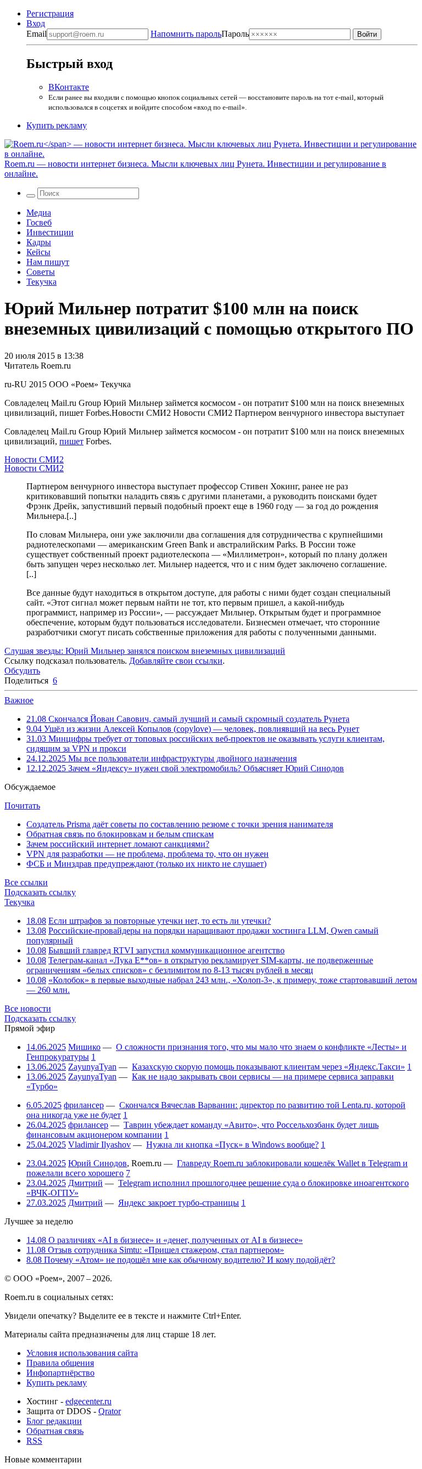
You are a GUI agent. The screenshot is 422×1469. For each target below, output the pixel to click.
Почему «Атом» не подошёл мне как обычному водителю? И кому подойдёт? (180, 1259)
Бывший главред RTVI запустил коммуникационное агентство (166, 950)
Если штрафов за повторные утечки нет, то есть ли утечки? (159, 920)
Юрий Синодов (97, 1163)
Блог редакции (54, 1421)
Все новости (27, 1008)
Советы (40, 271)
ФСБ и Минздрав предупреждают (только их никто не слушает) (146, 863)
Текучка (41, 281)
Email (36, 33)
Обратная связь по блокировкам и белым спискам (120, 834)
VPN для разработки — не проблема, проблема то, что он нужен (147, 853)
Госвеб (39, 222)
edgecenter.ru (88, 1401)
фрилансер (84, 1105)
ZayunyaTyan (92, 1066)
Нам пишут (47, 262)
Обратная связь (55, 1431)
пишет (71, 441)
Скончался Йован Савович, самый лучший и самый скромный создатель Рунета (187, 719)
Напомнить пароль (186, 33)
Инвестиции (50, 232)
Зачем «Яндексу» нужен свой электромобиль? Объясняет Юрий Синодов (185, 768)
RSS (34, 1440)
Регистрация (50, 13)
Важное (19, 700)
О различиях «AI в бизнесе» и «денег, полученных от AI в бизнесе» (164, 1240)
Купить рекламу (56, 125)
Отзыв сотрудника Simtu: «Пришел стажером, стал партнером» (155, 1250)
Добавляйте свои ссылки (176, 660)
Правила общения (60, 1363)
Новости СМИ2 (34, 459)
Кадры (38, 242)
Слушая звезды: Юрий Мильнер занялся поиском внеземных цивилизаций (144, 651)
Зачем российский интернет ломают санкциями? (117, 844)
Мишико (84, 1047)
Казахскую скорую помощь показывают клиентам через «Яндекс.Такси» (268, 1066)
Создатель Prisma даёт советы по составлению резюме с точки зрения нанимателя (179, 824)
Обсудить (22, 670)
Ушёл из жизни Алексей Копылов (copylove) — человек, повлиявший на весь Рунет (192, 728)
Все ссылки (26, 882)
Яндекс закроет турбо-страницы (178, 1202)
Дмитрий (85, 1183)
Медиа (38, 212)
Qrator (109, 1411)
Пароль (200, 33)
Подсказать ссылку (40, 892)
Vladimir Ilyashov (99, 1144)
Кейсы (38, 252)
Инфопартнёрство (60, 1372)
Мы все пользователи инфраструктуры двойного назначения (161, 758)
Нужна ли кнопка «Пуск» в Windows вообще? (232, 1144)
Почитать (22, 805)
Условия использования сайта (82, 1353)
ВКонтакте (68, 87)
